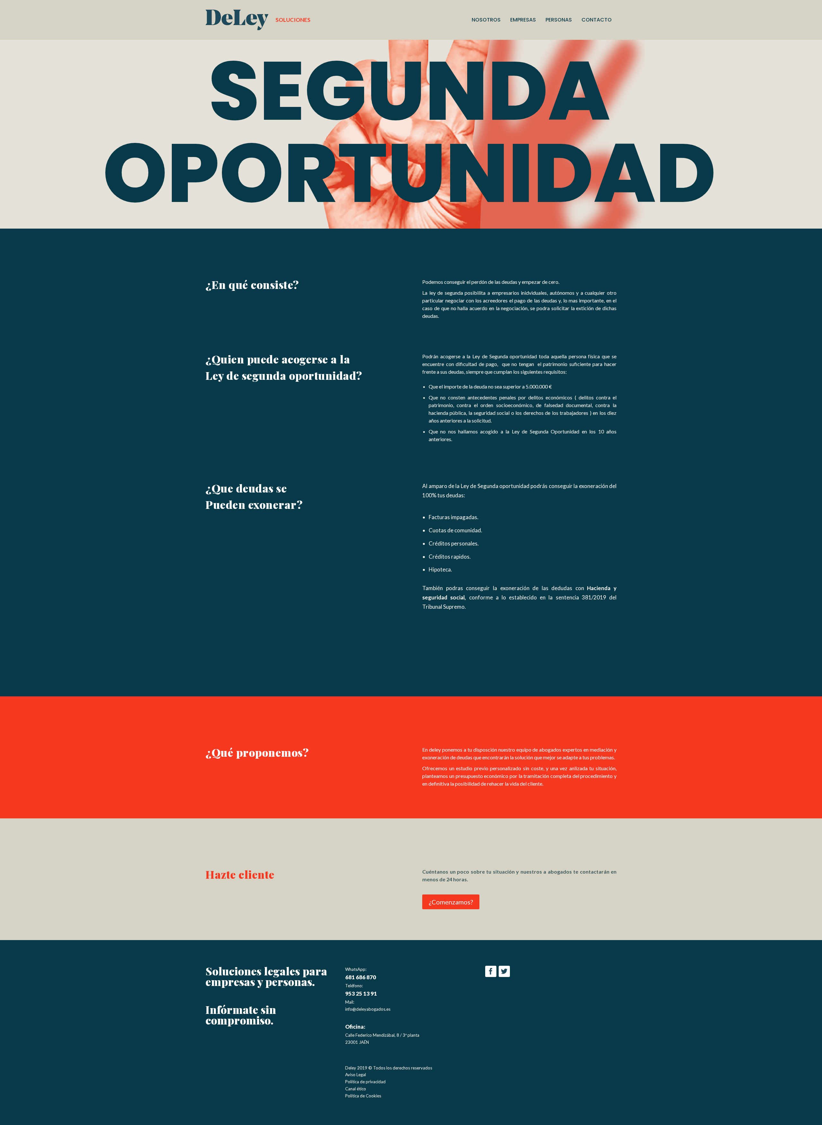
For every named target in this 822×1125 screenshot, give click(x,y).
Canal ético (355, 1088)
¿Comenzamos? (451, 902)
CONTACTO (597, 20)
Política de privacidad (365, 1081)
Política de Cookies (363, 1095)
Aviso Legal (355, 1074)
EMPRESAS (523, 20)
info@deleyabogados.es (367, 1009)
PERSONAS (559, 20)
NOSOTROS (486, 20)
